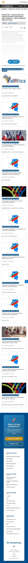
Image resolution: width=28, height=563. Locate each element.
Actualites (4, 70)
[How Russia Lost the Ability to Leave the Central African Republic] (14, 191)
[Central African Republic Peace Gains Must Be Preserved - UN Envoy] (14, 388)
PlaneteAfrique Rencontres (12, 508)
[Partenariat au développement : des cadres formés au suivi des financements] (14, 275)
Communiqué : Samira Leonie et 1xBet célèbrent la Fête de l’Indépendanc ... (11, 173)
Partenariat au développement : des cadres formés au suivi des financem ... (13, 285)
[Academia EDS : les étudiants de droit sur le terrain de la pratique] (14, 107)
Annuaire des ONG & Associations (11, 478)
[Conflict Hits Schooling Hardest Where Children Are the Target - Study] (14, 332)
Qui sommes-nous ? (11, 519)
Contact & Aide (10, 521)
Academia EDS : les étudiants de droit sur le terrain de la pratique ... (13, 117)
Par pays (18, 9)
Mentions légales (14, 549)
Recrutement (9, 531)
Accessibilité (14, 556)
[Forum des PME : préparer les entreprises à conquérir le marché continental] (14, 360)
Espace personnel (10, 526)
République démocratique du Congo (12, 69)
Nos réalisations (10, 466)
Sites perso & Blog (10, 503)
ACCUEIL (20, 6)
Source (14, 23)
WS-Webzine (9, 461)
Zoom (7, 505)
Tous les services (10, 510)
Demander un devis (14, 443)
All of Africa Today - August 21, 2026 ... (11, 88)
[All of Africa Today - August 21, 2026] (14, 79)
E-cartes (8, 496)
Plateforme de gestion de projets (12, 481)
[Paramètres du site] (25, 2)
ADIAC (10, 23)
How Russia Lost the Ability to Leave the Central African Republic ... (12, 201)
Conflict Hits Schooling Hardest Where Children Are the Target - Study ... (11, 342)
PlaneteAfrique (15, 543)
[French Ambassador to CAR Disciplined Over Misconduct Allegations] (14, 135)
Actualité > (4, 9)
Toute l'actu (11, 9)
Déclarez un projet (10, 487)
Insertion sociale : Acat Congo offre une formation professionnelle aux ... (12, 314)
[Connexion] (20, 2)
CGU (14, 553)
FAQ (7, 524)
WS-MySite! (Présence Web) (13, 456)
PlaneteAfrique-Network (12, 533)
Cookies (14, 554)
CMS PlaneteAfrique (11, 463)
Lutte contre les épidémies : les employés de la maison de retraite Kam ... (13, 229)
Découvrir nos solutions (14, 438)
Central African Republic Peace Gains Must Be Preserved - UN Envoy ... (13, 398)
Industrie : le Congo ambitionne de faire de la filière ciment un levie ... (13, 257)
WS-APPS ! (7, 6)
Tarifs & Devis (9, 468)
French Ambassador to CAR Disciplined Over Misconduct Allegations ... (13, 145)
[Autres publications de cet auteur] (5, 23)
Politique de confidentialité (13, 551)
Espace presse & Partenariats (13, 529)
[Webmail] (22, 2)
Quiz (7, 498)
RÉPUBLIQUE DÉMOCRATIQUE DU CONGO (11, 86)
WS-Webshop (9, 459)
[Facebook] (14, 546)
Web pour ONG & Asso (11, 484)
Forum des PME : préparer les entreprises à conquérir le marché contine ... (13, 370)
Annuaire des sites (10, 501)
